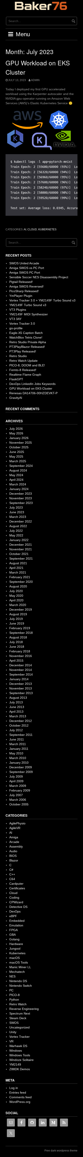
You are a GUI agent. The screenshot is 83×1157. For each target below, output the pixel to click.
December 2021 (20, 544)
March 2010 (17, 758)
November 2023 (20, 498)
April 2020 (16, 600)
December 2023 (20, 493)
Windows (15, 1050)
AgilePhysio (17, 823)
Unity (12, 1032)
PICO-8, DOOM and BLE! (27, 365)
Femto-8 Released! (22, 370)
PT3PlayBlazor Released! (27, 346)
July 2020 (16, 591)
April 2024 (16, 479)
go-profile (16, 328)
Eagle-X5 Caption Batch (26, 333)
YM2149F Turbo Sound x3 (27, 305)
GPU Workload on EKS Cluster (30, 388)
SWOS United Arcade (24, 263)
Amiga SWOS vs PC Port (26, 268)
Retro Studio (18, 356)
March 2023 (17, 517)
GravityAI (15, 398)
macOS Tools (18, 962)
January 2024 (19, 489)
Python (14, 999)
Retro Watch (18, 1004)
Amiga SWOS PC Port (24, 272)
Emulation (16, 925)
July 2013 (16, 702)
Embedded (17, 920)
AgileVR (14, 828)
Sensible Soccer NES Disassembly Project (38, 277)
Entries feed (17, 1092)
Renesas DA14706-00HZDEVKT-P (33, 393)
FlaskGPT (16, 379)
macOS (14, 958)
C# (11, 869)
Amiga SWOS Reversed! (26, 286)
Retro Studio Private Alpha (27, 342)
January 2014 (19, 679)
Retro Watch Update (23, 360)
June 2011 (16, 739)
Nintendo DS (18, 981)
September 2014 (21, 674)
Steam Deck (17, 1018)
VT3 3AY (15, 319)
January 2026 (19, 438)
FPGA (13, 930)
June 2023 (16, 512)
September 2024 (21, 466)
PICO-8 (14, 995)
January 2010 (19, 762)
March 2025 (17, 461)
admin (35, 80)
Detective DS (18, 907)
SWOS (14, 1022)
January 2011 (18, 748)
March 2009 (17, 786)
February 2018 (19, 651)
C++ (12, 874)
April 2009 (16, 781)
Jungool (14, 948)
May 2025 (16, 456)
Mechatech (17, 971)
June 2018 (16, 646)
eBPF (13, 916)
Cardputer (16, 883)
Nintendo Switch (20, 985)
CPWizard (16, 902)
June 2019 (16, 623)
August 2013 (18, 697)
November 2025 (20, 442)
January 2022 (19, 540)
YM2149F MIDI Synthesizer (28, 314)
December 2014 (20, 665)
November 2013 (20, 688)
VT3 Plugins (17, 309)
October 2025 (19, 447)
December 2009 (20, 767)
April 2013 (16, 711)
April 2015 (16, 660)
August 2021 (18, 563)
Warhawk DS (18, 1046)
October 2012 (19, 725)
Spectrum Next (19, 1013)
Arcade (14, 842)
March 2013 (17, 716)
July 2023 (16, 507)
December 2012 (20, 721)
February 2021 (19, 577)
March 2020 (17, 605)
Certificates (17, 888)
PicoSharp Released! (24, 291)
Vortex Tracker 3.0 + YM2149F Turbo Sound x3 (42, 300)
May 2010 (16, 753)
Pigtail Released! (21, 282)
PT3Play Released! (22, 351)
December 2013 (20, 683)
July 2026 (16, 428)
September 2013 (21, 693)
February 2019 (19, 628)
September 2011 (21, 735)
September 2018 (21, 632)
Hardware (16, 944)
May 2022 (16, 535)
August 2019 (18, 614)
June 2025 (16, 452)
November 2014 (20, 670)
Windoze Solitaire (21, 1060)
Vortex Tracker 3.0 (22, 323)
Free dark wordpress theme (60, 1150)
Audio (13, 851)
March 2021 (17, 572)
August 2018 (18, 637)
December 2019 (20, 609)
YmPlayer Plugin (20, 295)
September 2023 (21, 503)
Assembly (16, 846)
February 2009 (19, 790)
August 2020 (18, 586)
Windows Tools (19, 1055)
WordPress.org (19, 1102)
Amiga (13, 837)
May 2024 (16, 475)
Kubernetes (47, 229)
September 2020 (21, 581)
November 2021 (20, 549)
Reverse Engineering (24, 1009)
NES (12, 976)
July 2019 (16, 619)
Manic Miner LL (20, 967)
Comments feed (20, 1097)
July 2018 (16, 642)
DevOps (15, 911)
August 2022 (18, 526)
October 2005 (19, 804)
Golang (14, 939)
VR (11, 1041)
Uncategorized (19, 1027)
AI (25, 229)
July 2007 (16, 795)
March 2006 (17, 799)
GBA (12, 934)
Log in (13, 1088)
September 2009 (21, 772)
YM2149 (15, 1064)
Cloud (32, 229)
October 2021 (19, 554)
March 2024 (17, 484)
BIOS (13, 856)
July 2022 (16, 530)
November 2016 (20, 656)
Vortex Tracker (19, 1036)
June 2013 (16, 707)
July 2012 (16, 730)
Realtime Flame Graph (25, 374)
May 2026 (16, 433)
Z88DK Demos (19, 1069)
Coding (14, 897)
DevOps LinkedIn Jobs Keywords (32, 384)
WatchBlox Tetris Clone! (25, 337)
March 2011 (17, 744)
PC (11, 990)
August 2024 (18, 470)
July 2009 (16, 776)
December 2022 (20, 521)
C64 (12, 879)
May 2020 (16, 595)
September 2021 (21, 558)
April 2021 (16, 568)
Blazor (13, 860)
